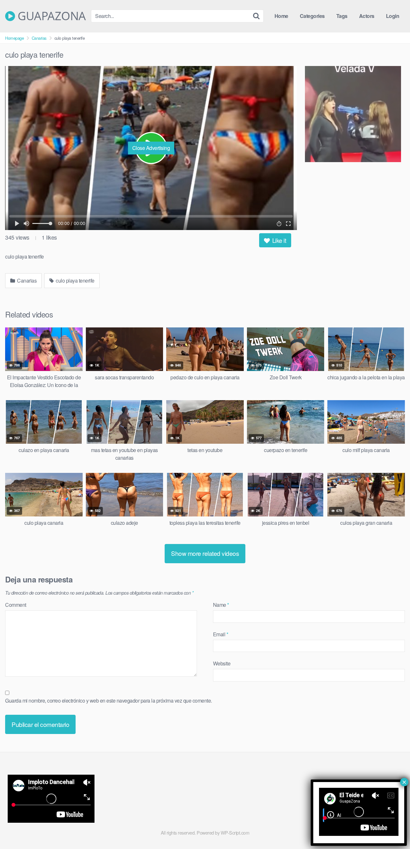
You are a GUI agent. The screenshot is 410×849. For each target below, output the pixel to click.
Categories (312, 16)
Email (220, 634)
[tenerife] (355, 115)
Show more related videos (205, 553)
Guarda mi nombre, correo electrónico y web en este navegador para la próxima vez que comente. (108, 700)
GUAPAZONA (50, 16)
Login (392, 16)
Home (281, 16)
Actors (366, 16)
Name (221, 604)
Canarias (39, 38)
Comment (15, 604)
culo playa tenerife (74, 280)
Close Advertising (151, 148)
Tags (342, 16)
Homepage (14, 38)
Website (222, 663)
